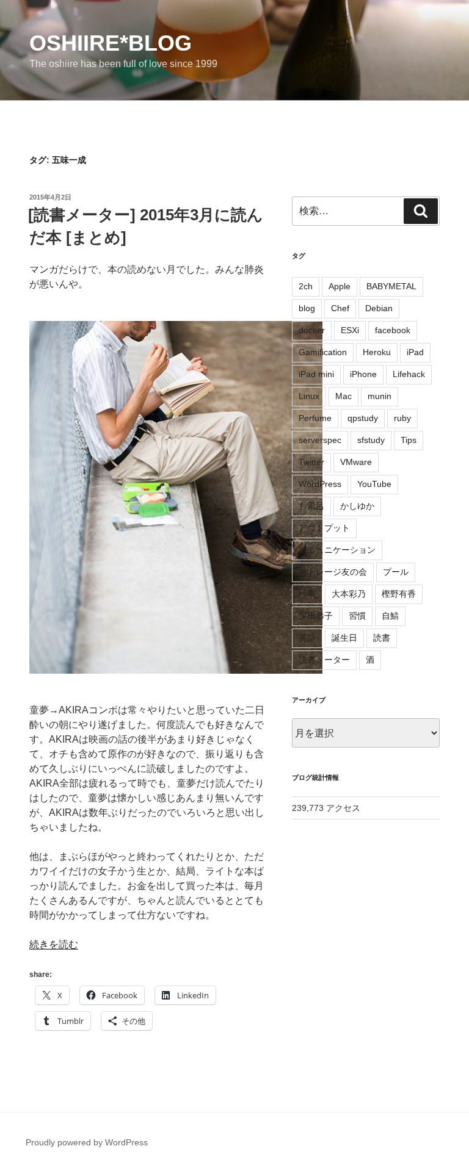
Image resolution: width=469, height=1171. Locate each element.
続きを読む (53, 944)
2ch (306, 286)
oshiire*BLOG (110, 43)
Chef (340, 308)
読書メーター (324, 660)
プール (396, 572)
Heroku (377, 352)
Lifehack (409, 374)
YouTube (374, 484)
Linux (309, 396)
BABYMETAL (391, 286)
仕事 (307, 594)
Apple (340, 286)
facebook (392, 330)
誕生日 (344, 638)
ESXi (350, 330)
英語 (307, 638)
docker (312, 330)
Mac (343, 396)
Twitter (311, 462)
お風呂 (311, 506)
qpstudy (362, 418)
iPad (415, 352)
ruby (402, 418)
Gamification (323, 352)
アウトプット (324, 528)
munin (379, 396)
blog (307, 308)
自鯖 (390, 616)
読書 (381, 638)
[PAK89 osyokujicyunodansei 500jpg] (148, 497)
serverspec (320, 440)
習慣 (357, 616)
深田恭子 (316, 616)
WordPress (320, 484)
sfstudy (371, 440)
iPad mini (316, 374)
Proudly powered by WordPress (87, 1142)
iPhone (363, 374)
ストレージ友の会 (333, 572)
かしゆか (357, 506)
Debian (379, 308)
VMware (356, 462)
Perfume (315, 418)
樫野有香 (399, 594)
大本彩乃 (349, 594)
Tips (408, 440)
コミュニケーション (337, 550)
